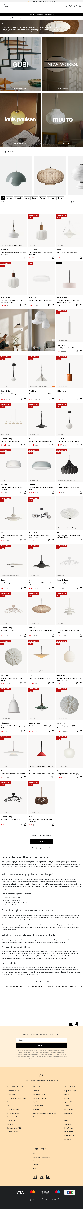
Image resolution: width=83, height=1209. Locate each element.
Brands (27, 198)
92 (44, 848)
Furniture (36, 1109)
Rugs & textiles (38, 1105)
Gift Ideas (67, 1124)
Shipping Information (14, 1109)
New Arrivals (68, 1109)
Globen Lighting (17, 886)
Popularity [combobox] (76, 202)
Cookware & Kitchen (40, 1094)
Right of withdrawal (13, 1132)
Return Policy (11, 1094)
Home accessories (39, 1098)
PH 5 (6, 898)
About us (36, 1153)
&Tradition (17, 905)
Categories (18, 198)
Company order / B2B (14, 1128)
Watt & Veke (27, 886)
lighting (8, 862)
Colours (34, 198)
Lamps (10, 18)
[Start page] (5, 5)
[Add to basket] (53, 257)
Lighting (4, 18)
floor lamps (38, 862)
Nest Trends (68, 1128)
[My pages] (65, 5)
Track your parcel (13, 1113)
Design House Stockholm (19, 902)
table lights (47, 862)
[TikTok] (48, 1176)
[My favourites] (70, 5)
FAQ (8, 1105)
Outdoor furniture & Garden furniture (45, 1113)
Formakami (8, 905)
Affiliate (35, 1164)
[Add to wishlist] (24, 257)
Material (42, 198)
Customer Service (13, 1091)
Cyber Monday (69, 1135)
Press (35, 1168)
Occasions (67, 1117)
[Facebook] (34, 1176)
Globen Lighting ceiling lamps (56, 986)
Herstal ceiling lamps (34, 986)
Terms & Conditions (13, 1117)
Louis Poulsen (53, 886)
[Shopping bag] (75, 5)
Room (66, 1120)
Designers (67, 1098)
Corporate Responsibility (41, 1157)
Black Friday (68, 1132)
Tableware (36, 1091)
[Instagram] (41, 1176)
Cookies (10, 1124)
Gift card (36, 1117)
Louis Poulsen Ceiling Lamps (13, 986)
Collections (52, 198)
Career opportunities (40, 1161)
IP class (60, 198)
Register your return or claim (16, 1098)
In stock (9, 198)
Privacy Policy (12, 1120)
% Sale (66, 1105)
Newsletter (10, 1102)
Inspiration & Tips (70, 1091)
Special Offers (69, 1102)
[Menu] (80, 5)
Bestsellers (68, 1113)
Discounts (67, 1139)
